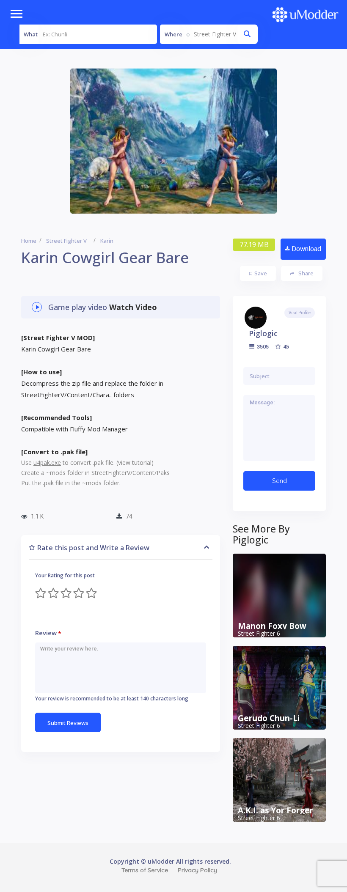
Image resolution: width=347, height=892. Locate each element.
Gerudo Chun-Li (269, 718)
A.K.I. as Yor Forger (275, 810)
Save (260, 273)
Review (48, 633)
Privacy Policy (197, 870)
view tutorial (134, 462)
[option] (173, 141)
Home (28, 240)
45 (285, 346)
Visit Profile (300, 312)
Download (306, 249)
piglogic (263, 333)
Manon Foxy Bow (272, 626)
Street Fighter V (66, 240)
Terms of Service (144, 870)
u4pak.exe (47, 462)
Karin (106, 240)
